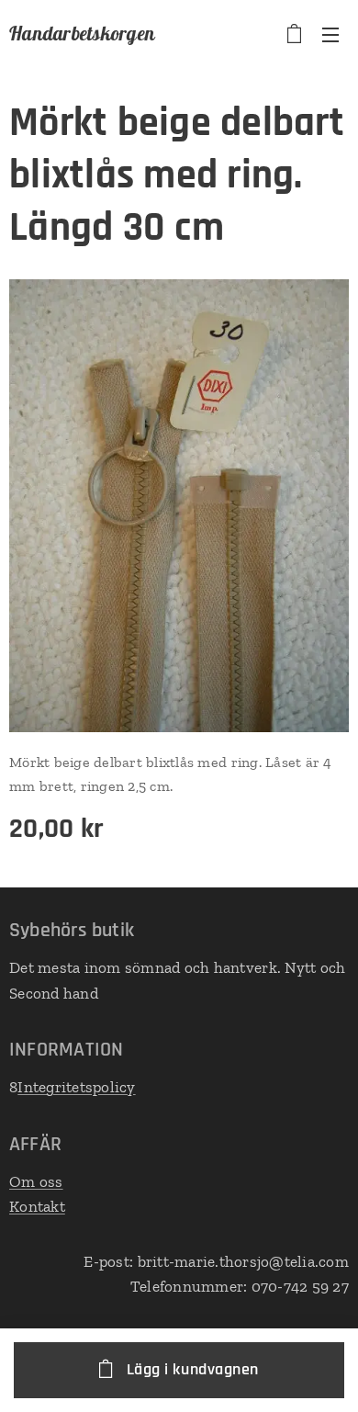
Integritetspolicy (76, 1087)
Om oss (36, 1181)
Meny (330, 34)
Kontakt (37, 1206)
